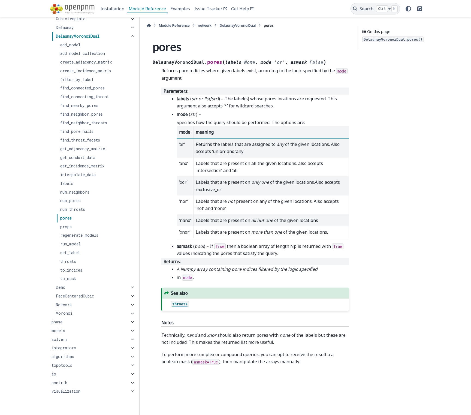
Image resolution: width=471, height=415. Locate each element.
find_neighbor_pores (81, 114)
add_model (70, 44)
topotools (62, 365)
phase (57, 321)
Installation (112, 9)
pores (66, 218)
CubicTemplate (70, 19)
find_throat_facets (80, 140)
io (54, 374)
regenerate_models (79, 235)
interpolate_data (78, 174)
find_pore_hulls (76, 131)
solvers (60, 339)
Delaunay (65, 27)
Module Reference (147, 9)
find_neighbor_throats (83, 122)
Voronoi (64, 313)
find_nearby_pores (79, 105)
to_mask (68, 278)
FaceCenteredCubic (75, 296)
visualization (66, 391)
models (58, 330)
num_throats (72, 209)
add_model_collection (82, 53)
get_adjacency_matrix (82, 148)
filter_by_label (76, 79)
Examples (180, 9)
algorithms (63, 356)
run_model (70, 243)
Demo (60, 287)
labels (66, 183)
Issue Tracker (208, 9)
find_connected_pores (82, 88)
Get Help (240, 9)
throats (68, 261)
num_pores (70, 200)
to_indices (71, 270)
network (205, 25)
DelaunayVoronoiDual (77, 36)
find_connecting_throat (84, 96)
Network (64, 304)
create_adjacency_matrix (86, 62)
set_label (70, 252)
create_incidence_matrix (85, 70)
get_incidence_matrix (82, 166)
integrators (64, 348)
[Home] (149, 25)
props (66, 226)
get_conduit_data (77, 157)
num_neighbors (74, 192)
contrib (59, 382)
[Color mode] (408, 8)
